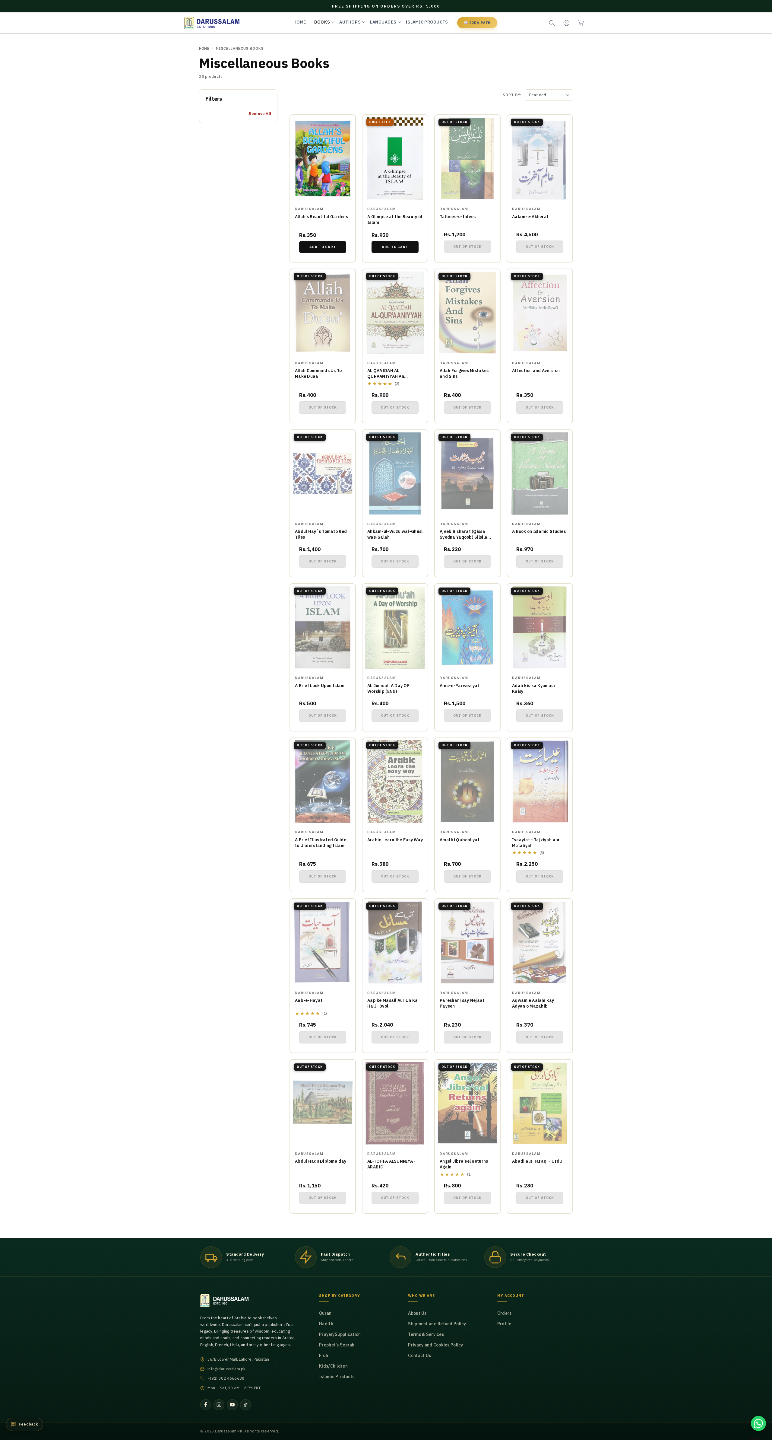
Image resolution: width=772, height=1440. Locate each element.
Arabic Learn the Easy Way (395, 840)
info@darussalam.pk (226, 1369)
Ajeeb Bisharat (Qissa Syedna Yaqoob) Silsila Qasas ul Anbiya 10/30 (463, 537)
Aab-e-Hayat (308, 1000)
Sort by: (512, 95)
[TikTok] (245, 1404)
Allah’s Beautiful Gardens (321, 216)
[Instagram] (219, 1404)
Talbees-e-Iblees (458, 216)
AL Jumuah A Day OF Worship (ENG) (388, 688)
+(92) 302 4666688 (225, 1378)
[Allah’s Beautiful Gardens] (322, 158)
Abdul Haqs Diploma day (320, 1161)
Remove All (260, 113)
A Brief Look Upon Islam (319, 685)
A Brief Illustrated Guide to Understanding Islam (320, 842)
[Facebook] (205, 1404)
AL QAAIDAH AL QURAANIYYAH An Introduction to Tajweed (392, 376)
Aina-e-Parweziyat (459, 685)
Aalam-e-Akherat (530, 216)
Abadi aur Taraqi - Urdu (537, 1161)
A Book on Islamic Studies (539, 531)
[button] (581, 23)
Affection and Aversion (536, 370)
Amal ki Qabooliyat (459, 840)
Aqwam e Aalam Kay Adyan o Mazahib (533, 1003)
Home (204, 48)
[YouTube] (232, 1404)
